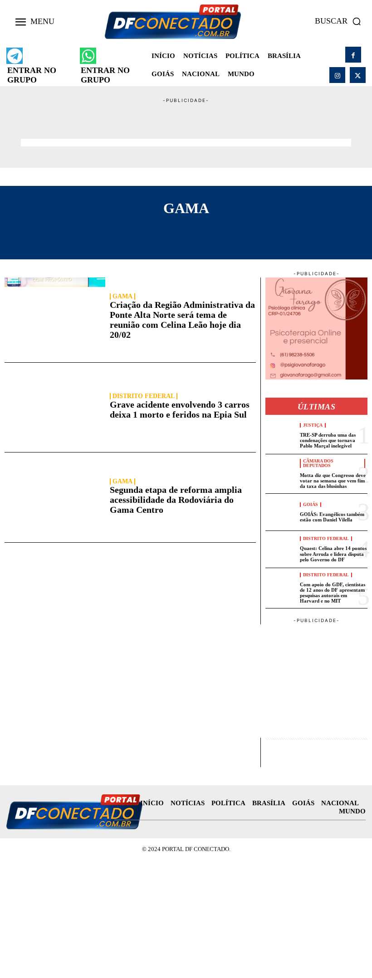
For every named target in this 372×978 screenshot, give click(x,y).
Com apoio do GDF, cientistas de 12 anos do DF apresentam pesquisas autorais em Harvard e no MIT (332, 592)
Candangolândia (253, 230)
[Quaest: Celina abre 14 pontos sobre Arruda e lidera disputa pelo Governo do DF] (280, 549)
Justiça (313, 425)
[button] (340, 21)
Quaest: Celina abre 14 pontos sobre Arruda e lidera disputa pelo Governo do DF (333, 553)
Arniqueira (114, 230)
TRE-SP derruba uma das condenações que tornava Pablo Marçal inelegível (328, 440)
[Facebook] (353, 55)
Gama (122, 296)
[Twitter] (358, 75)
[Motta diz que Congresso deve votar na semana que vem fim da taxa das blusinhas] (280, 473)
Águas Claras (47, 230)
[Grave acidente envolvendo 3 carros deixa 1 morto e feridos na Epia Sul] (55, 407)
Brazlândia (177, 230)
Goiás (310, 504)
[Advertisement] (186, 124)
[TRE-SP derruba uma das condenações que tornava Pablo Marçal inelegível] (280, 435)
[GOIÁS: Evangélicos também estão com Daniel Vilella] (280, 512)
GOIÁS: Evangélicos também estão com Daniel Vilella (332, 516)
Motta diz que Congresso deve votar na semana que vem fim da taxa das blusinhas (333, 480)
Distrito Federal (144, 396)
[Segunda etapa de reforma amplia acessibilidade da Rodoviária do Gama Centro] (55, 497)
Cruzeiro (182, 240)
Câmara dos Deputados (318, 463)
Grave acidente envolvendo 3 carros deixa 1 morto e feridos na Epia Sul (180, 409)
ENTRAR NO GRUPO (31, 75)
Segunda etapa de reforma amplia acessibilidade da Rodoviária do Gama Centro (176, 500)
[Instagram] (337, 75)
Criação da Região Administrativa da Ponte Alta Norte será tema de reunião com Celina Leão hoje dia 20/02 (182, 320)
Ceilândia (325, 230)
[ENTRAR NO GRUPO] (14, 56)
